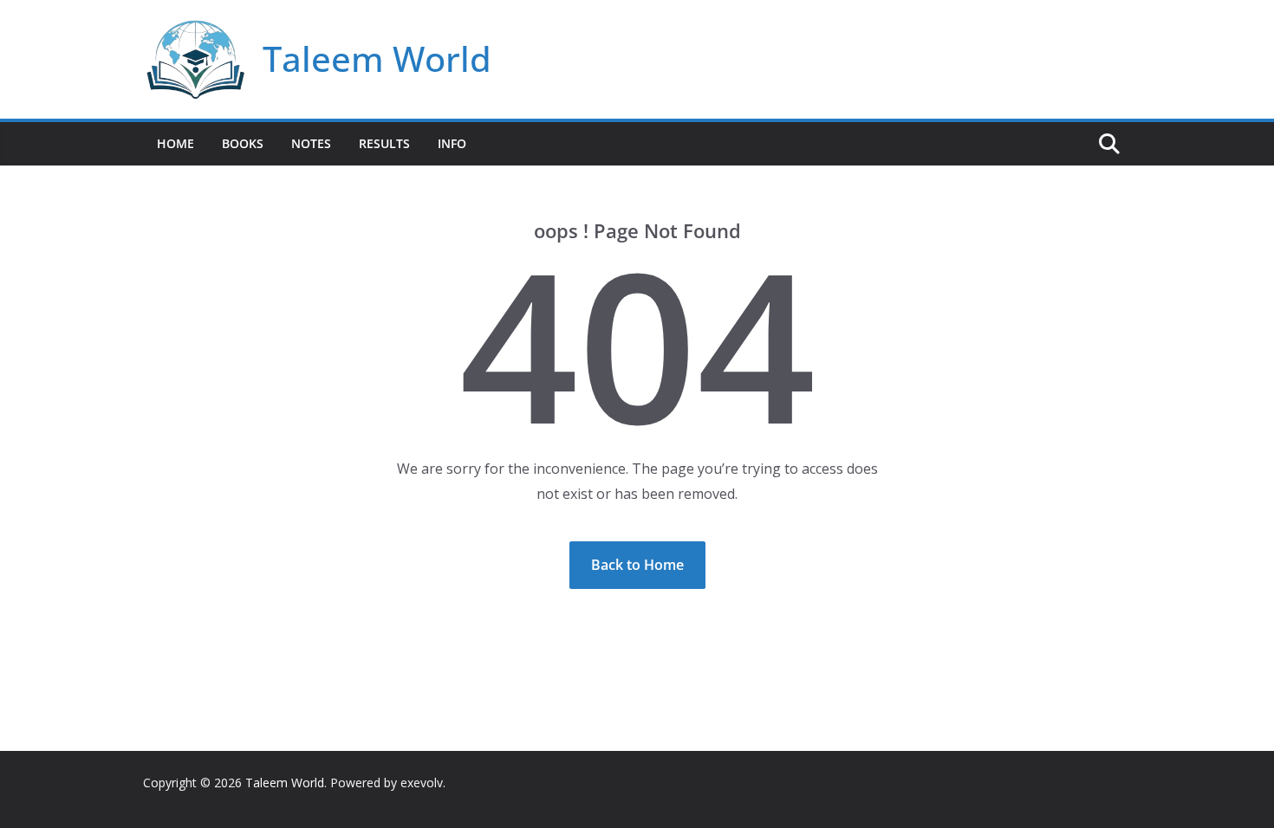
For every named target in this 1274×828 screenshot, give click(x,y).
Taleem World (377, 58)
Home (175, 143)
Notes (311, 143)
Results (384, 143)
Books (242, 143)
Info (452, 143)
